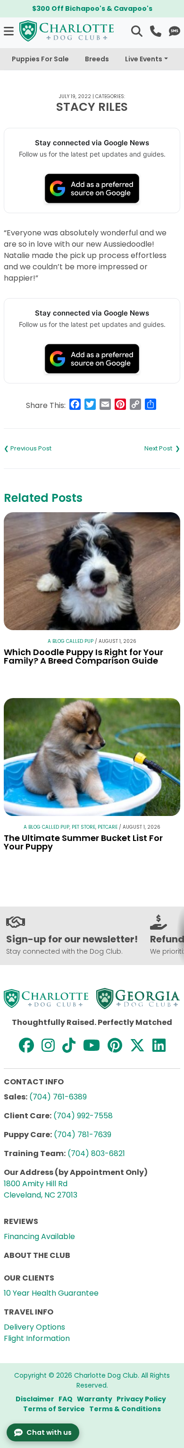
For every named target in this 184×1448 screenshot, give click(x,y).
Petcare (107, 827)
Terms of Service (54, 1409)
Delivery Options (34, 1327)
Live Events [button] (143, 59)
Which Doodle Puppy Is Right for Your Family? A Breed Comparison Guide (83, 656)
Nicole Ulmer (48, 448)
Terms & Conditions (125, 1409)
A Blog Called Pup (70, 641)
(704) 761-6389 (58, 1096)
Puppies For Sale (40, 59)
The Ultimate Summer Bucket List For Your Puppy (83, 842)
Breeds (97, 59)
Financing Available (39, 1236)
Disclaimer (35, 1399)
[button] (10, 31)
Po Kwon (136, 448)
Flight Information (37, 1338)
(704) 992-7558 (83, 1115)
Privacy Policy (141, 1399)
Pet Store (83, 827)
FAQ (66, 1399)
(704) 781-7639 (82, 1134)
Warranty (94, 1399)
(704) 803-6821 (96, 1153)
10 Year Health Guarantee (51, 1293)
